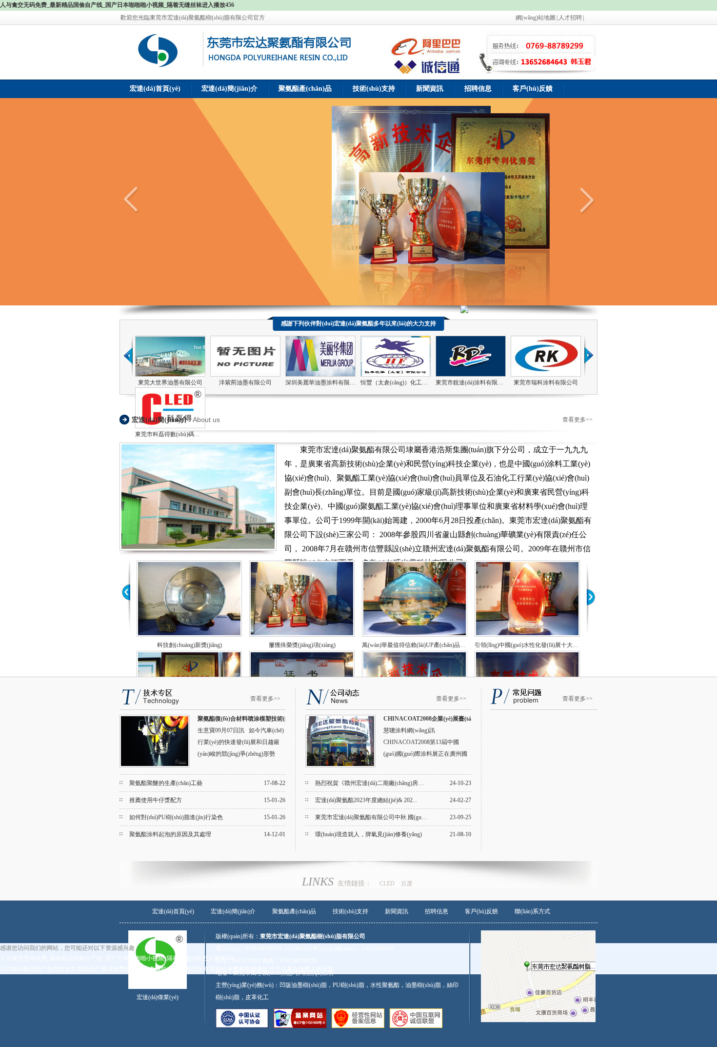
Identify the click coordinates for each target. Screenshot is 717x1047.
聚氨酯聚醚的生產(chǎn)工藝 (165, 783)
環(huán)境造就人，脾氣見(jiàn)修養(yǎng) (368, 834)
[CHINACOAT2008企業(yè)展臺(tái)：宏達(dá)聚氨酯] (340, 765)
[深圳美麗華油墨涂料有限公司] (320, 374)
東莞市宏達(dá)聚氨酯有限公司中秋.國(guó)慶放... (378, 817)
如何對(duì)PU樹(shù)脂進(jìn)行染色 (176, 817)
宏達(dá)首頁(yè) (155, 88)
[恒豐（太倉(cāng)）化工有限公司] (395, 374)
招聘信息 (478, 88)
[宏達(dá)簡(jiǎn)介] (198, 548)
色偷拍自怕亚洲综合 (175, 969)
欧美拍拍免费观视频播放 (235, 969)
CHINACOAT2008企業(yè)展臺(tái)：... (434, 718)
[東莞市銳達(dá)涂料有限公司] (471, 374)
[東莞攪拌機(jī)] (161, 66)
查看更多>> (577, 419)
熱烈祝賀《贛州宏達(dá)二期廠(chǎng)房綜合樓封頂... (383, 783)
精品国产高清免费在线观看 (113, 969)
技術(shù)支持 (374, 88)
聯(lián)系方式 (532, 911)
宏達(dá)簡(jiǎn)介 (229, 88)
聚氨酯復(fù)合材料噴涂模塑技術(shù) (247, 718)
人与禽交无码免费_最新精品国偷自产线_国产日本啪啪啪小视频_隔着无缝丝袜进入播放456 (117, 4)
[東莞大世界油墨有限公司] (170, 374)
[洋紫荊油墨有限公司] (245, 374)
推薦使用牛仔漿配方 (155, 800)
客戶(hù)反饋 (533, 88)
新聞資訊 (429, 88)
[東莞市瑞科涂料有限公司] (546, 374)
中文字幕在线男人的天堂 (301, 969)
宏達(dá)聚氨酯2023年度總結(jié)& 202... (366, 800)
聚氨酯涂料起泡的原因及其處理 (170, 834)
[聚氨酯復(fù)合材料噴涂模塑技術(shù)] (155, 765)
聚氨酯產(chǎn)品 (305, 88)
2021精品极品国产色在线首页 (38, 969)
